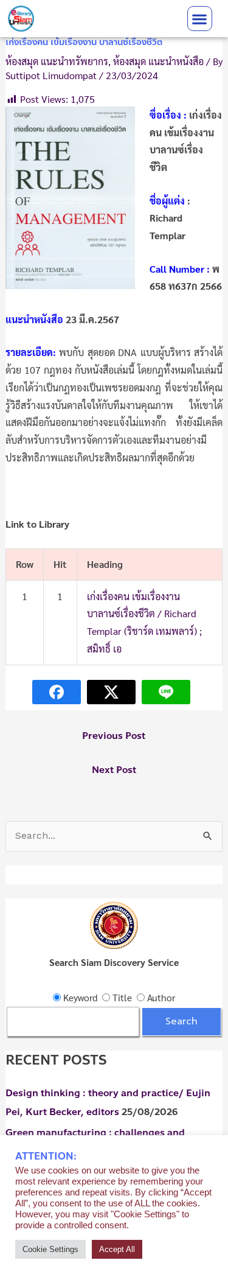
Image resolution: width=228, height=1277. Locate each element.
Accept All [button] (117, 1249)
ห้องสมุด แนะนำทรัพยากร (56, 61)
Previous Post (113, 736)
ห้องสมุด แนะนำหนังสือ (158, 61)
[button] (199, 18)
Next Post (114, 770)
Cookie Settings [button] (50, 1249)
